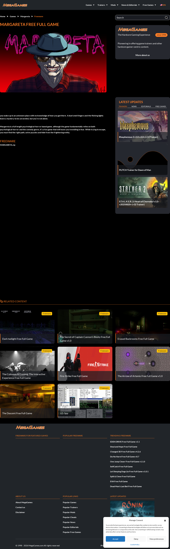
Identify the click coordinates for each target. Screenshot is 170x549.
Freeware (38, 16)
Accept (115, 539)
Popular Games (69, 502)
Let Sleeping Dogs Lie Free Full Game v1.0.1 (129, 471)
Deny (136, 539)
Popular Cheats (69, 517)
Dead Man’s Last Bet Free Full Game (126, 486)
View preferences (156, 539)
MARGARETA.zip (7, 145)
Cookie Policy (134, 545)
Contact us (20, 507)
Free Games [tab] (160, 106)
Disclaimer (20, 512)
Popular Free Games (72, 532)
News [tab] (134, 106)
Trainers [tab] (123, 106)
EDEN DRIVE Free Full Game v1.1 (125, 441)
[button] (165, 520)
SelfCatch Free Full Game (121, 466)
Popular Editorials (71, 527)
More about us (143, 55)
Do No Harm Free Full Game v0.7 (124, 456)
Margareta (25, 16)
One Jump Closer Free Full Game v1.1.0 (127, 461)
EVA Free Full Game (119, 481)
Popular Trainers (70, 507)
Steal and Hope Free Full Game (123, 446)
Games (13, 16)
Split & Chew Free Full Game (122, 476)
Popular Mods (69, 512)
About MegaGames (24, 502)
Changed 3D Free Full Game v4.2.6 (125, 451)
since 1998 (161, 35)
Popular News (69, 522)
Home (2, 16)
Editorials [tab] (146, 106)
